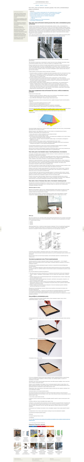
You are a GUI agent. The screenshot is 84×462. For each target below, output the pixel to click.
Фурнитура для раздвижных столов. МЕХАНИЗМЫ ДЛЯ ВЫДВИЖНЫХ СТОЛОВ (20, 19)
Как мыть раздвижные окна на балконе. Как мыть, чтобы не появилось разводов (45, 13)
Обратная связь (52, 458)
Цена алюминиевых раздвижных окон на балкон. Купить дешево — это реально (20, 23)
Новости (41, 5)
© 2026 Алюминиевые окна (17, 458)
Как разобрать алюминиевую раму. (37, 20)
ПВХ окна (33, 18)
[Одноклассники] (50, 426)
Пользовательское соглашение (38, 458)
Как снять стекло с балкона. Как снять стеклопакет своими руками (42, 15)
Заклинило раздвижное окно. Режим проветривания (40, 19)
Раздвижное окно (43, 422)
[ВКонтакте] (33, 426)
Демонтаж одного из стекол (36, 17)
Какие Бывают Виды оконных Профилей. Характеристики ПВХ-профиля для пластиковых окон (20, 34)
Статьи (45, 5)
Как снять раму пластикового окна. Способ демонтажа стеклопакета (43, 14)
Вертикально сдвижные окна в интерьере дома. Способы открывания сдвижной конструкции (20, 30)
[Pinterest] (41, 426)
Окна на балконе (38, 422)
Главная (37, 5)
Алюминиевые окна (42, 2)
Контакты (33, 458)
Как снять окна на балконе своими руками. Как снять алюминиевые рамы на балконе (46, 12)
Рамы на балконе (34, 422)
